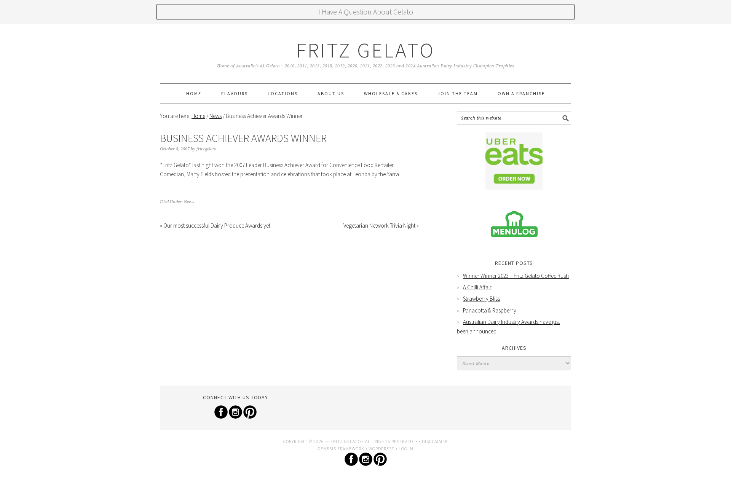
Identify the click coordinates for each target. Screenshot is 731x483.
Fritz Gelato (365, 50)
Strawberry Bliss (481, 298)
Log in (406, 448)
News (189, 201)
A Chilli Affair (477, 287)
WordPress (381, 448)
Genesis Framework (341, 448)
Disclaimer (435, 441)
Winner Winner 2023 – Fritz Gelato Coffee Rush (516, 275)
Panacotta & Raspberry (489, 310)
